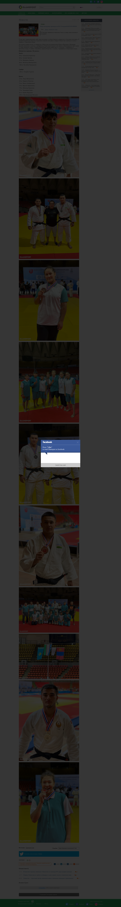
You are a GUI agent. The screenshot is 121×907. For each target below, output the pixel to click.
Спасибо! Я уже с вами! (60, 465)
